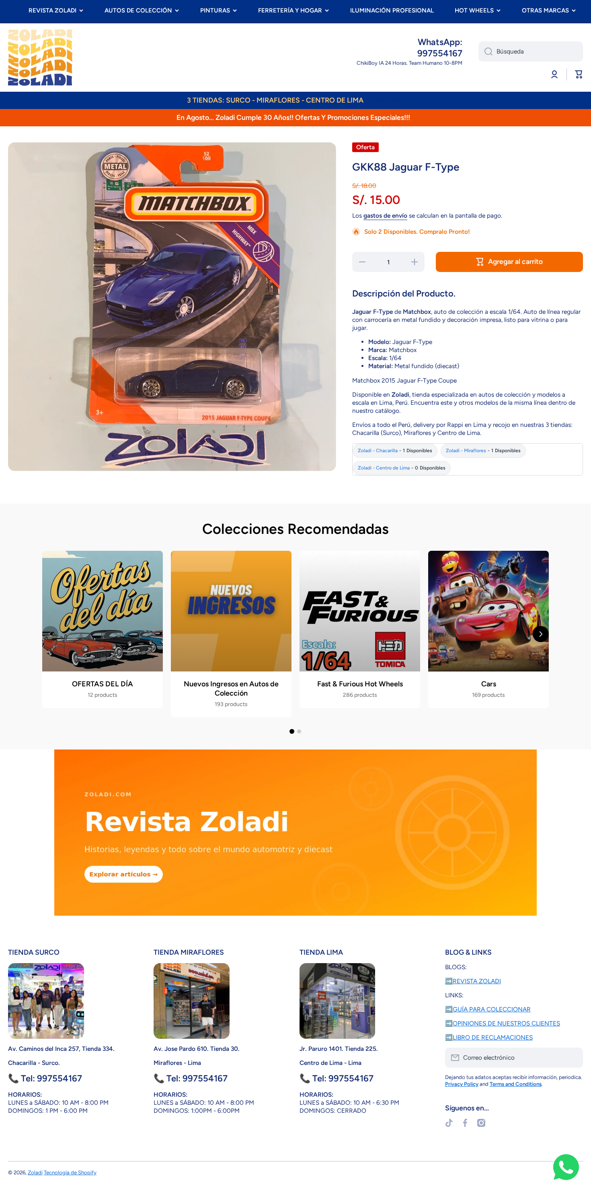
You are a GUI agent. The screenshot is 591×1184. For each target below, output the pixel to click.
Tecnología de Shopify (70, 1172)
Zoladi (35, 1172)
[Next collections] (541, 634)
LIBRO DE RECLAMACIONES (493, 1037)
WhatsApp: (440, 42)
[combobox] (530, 51)
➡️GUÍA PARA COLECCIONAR (488, 1009)
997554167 (439, 53)
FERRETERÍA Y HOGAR (290, 10)
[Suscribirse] (573, 1058)
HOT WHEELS (474, 10)
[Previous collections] (50, 634)
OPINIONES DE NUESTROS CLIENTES (506, 1023)
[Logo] (40, 57)
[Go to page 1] (291, 731)
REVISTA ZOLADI (52, 10)
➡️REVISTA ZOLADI (473, 981)
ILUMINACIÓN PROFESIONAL (392, 10)
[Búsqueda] (485, 51)
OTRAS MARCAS (545, 10)
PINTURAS (215, 10)
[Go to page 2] (299, 731)
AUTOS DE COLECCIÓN (138, 10)
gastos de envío (385, 215)
